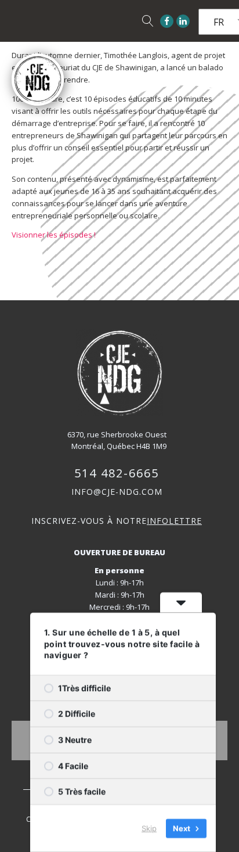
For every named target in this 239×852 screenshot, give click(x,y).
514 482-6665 (116, 473)
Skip (149, 828)
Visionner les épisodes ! (54, 234)
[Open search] (148, 21)
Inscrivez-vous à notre (116, 520)
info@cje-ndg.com (116, 491)
